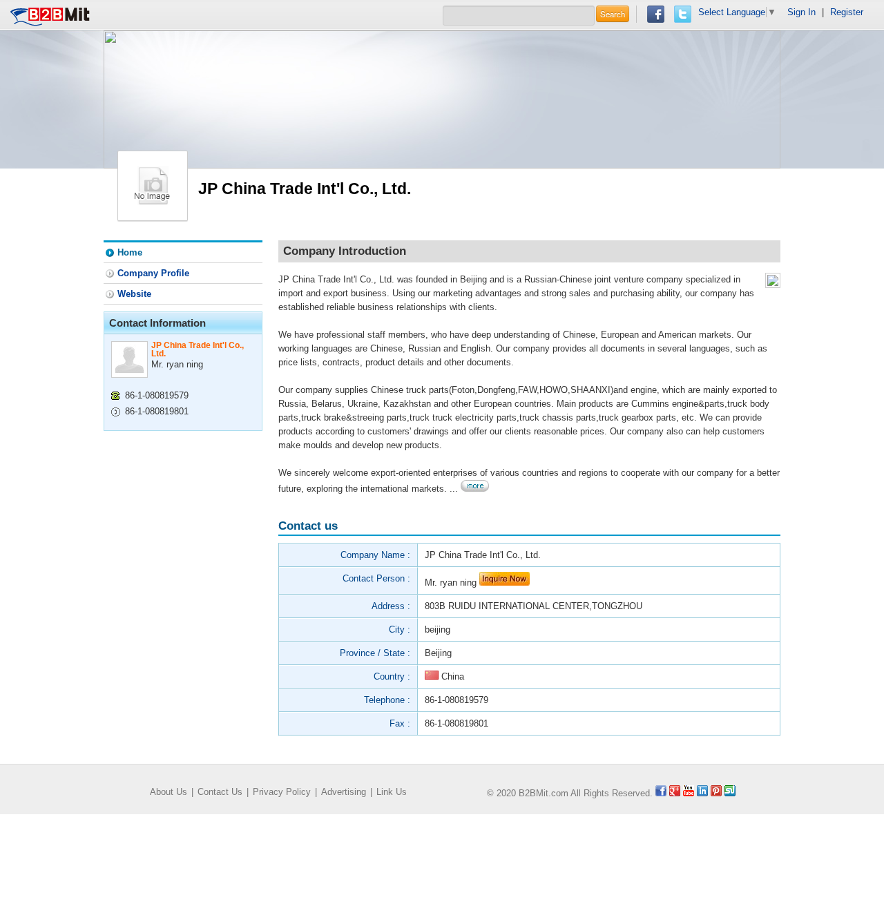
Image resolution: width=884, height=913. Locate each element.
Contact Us (220, 792)
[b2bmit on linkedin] (702, 793)
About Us (168, 792)
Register (846, 12)
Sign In (801, 12)
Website (134, 294)
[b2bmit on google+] (674, 793)
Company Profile (153, 273)
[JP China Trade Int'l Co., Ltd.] (152, 185)
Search (612, 13)
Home (129, 252)
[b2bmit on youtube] (688, 793)
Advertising (343, 792)
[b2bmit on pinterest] (716, 793)
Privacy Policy (282, 792)
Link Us (391, 792)
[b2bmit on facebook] (660, 793)
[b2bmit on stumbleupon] (730, 793)
